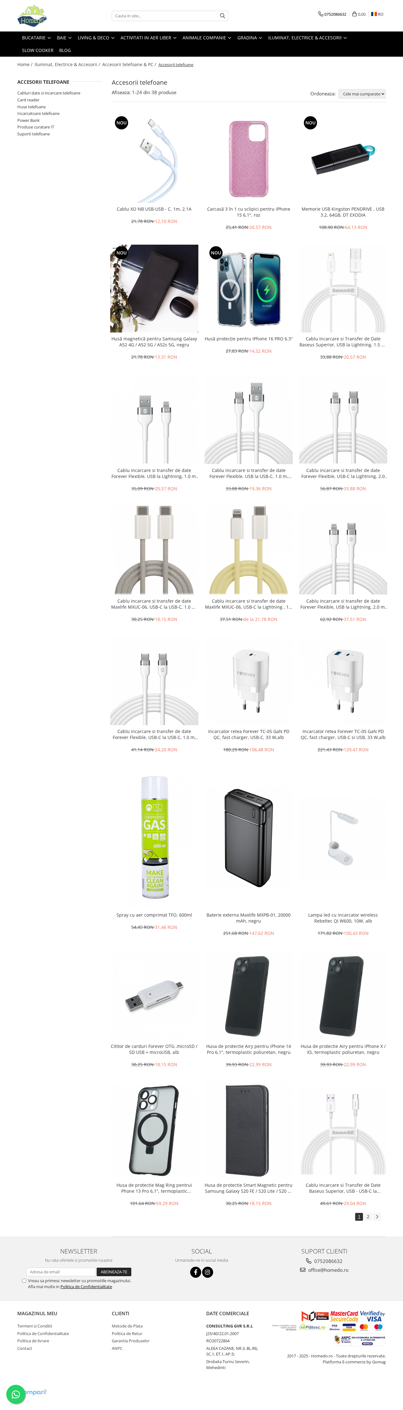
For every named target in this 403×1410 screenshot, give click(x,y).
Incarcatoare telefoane (38, 113)
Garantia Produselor (131, 1341)
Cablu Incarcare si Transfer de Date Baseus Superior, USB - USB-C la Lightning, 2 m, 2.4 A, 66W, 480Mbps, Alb (343, 1188)
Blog (65, 50)
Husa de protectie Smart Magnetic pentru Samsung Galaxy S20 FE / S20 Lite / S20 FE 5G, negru (248, 1188)
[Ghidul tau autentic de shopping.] (33, 1392)
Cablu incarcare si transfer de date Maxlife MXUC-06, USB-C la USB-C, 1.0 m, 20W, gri (154, 604)
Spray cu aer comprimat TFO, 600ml (154, 915)
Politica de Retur (127, 1333)
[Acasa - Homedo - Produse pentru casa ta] (48, 16)
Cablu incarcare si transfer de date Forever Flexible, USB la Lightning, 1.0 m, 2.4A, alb (154, 473)
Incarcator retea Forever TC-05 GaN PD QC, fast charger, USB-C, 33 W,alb (248, 734)
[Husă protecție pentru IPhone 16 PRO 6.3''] (249, 289)
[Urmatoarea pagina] (377, 1217)
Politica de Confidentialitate (86, 1286)
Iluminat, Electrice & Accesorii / (68, 64)
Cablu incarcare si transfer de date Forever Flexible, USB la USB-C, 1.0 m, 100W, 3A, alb (248, 473)
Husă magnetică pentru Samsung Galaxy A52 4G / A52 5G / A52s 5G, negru (154, 342)
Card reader (28, 100)
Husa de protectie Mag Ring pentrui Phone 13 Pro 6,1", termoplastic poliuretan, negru (154, 1188)
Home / (25, 64)
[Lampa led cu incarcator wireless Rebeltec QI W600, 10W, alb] (343, 838)
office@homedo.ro (328, 1270)
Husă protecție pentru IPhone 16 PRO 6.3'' (249, 339)
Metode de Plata (127, 1326)
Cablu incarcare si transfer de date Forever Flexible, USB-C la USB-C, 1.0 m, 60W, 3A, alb (154, 734)
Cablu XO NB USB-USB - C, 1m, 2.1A (154, 209)
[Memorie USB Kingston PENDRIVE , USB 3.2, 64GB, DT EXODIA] (343, 159)
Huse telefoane (31, 107)
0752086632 (328, 1261)
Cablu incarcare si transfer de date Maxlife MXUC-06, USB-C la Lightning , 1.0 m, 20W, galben (248, 604)
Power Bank (28, 120)
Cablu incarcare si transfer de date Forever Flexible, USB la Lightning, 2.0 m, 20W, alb (343, 604)
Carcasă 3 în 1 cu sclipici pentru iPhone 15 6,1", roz (248, 212)
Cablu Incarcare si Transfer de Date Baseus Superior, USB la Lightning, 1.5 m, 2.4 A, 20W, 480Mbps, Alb (343, 342)
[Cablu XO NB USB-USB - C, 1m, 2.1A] (154, 159)
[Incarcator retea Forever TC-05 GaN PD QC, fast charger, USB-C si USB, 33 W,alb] (343, 681)
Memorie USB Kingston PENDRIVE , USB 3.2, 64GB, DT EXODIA (343, 212)
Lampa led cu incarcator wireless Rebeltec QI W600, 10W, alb (343, 918)
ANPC (117, 1348)
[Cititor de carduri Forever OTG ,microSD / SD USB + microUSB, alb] (154, 995)
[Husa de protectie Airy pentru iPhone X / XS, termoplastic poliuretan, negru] (343, 995)
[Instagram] (207, 1272)
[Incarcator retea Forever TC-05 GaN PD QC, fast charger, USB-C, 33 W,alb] (249, 681)
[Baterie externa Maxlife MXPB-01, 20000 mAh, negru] (249, 838)
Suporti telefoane (33, 134)
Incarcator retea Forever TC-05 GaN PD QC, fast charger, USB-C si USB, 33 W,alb (343, 734)
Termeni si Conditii (34, 1326)
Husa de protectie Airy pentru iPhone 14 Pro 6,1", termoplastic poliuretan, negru (248, 1049)
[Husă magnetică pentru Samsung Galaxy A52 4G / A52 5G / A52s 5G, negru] (154, 289)
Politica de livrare (33, 1341)
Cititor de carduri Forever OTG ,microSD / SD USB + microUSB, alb (154, 1049)
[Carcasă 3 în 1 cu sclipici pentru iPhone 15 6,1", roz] (249, 159)
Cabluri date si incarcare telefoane (48, 93)
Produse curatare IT (35, 127)
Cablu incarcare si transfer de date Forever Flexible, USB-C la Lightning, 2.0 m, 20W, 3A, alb (343, 473)
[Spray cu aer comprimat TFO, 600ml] (154, 838)
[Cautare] (222, 16)
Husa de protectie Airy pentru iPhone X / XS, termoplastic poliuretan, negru (343, 1049)
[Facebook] (195, 1272)
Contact (24, 1348)
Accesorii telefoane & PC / (129, 64)
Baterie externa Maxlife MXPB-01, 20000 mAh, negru (249, 918)
